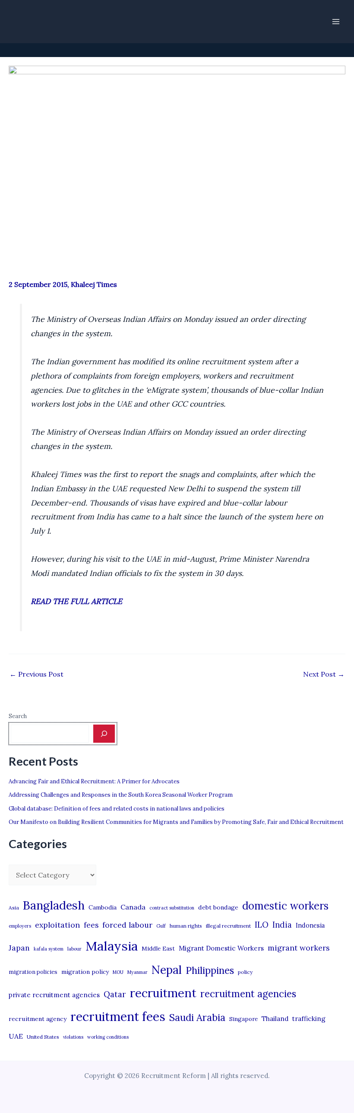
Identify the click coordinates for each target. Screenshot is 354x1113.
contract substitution (171, 908)
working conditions (108, 1037)
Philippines (210, 970)
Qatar (115, 994)
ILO (262, 924)
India (282, 925)
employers (20, 926)
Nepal (167, 969)
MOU (118, 972)
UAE (16, 1036)
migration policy (85, 972)
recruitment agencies (248, 994)
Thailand (275, 1018)
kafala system (48, 949)
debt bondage (218, 907)
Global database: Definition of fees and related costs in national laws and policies (116, 808)
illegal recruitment (228, 925)
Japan (19, 948)
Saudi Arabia (197, 1017)
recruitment (163, 993)
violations (73, 1037)
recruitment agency (37, 1019)
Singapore (243, 1019)
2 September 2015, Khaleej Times (63, 284)
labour (74, 949)
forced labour (127, 925)
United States (43, 1037)
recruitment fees (117, 1016)
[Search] (104, 734)
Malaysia (111, 946)
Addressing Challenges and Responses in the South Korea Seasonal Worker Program (121, 794)
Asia (14, 907)
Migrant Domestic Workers (221, 948)
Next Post (324, 674)
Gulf (161, 926)
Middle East (158, 948)
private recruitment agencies (54, 995)
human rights (186, 925)
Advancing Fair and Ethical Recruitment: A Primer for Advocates (94, 781)
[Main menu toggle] (335, 21)
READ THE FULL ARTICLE (76, 601)
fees (91, 925)
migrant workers (299, 948)
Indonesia (310, 925)
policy (245, 972)
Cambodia (102, 907)
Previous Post (36, 674)
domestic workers (285, 906)
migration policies (33, 971)
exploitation (57, 925)
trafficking (309, 1018)
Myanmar (137, 972)
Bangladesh (54, 905)
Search (18, 716)
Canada (132, 907)
